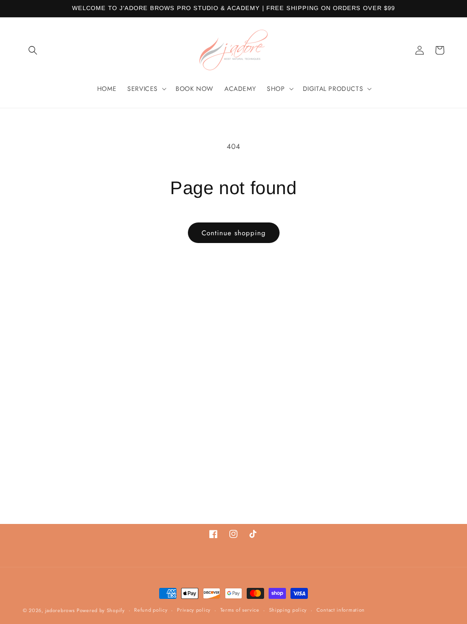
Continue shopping (234, 233)
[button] (33, 50)
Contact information (341, 609)
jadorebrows (60, 610)
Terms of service (239, 609)
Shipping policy (288, 609)
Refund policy (150, 609)
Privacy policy (194, 609)
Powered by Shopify (101, 610)
